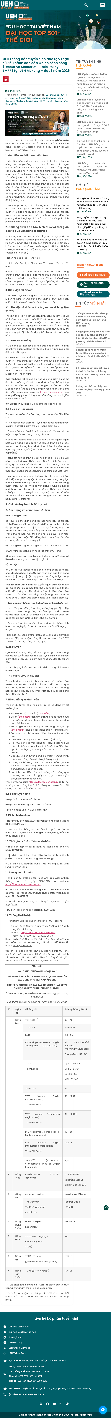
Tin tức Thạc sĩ (36, 95)
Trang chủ (11, 95)
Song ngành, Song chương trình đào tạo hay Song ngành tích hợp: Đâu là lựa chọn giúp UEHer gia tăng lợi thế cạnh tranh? (92, 224)
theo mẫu (43, 714)
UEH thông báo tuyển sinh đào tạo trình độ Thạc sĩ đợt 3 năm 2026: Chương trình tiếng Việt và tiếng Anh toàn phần (92, 106)
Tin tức (22, 95)
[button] (102, 5)
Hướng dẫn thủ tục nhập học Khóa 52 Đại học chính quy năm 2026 (93, 389)
